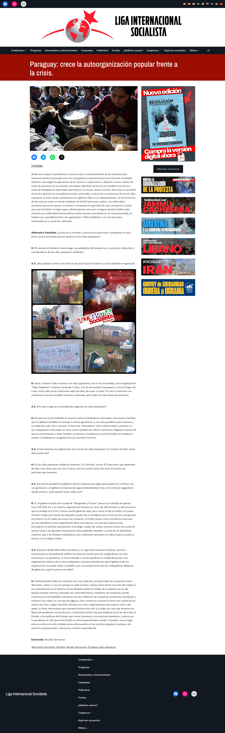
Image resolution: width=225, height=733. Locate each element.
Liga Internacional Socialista (26, 693)
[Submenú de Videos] (198, 50)
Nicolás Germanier (76, 647)
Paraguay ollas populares (102, 647)
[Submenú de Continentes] (26, 50)
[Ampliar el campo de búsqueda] (208, 50)
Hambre (60, 647)
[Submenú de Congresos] (160, 50)
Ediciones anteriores (168, 168)
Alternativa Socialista (43, 647)
